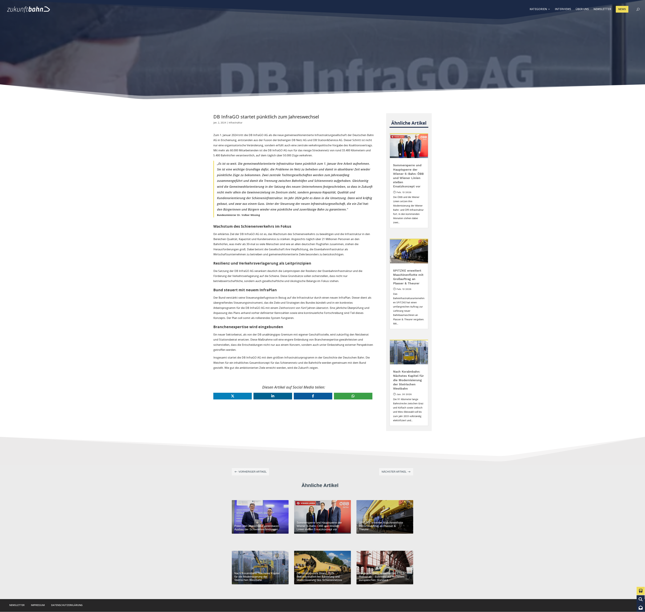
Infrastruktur (235, 122)
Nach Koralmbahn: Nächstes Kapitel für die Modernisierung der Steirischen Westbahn (408, 380)
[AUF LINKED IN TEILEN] (272, 396)
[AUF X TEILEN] (232, 396)
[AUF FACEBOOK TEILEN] (313, 396)
